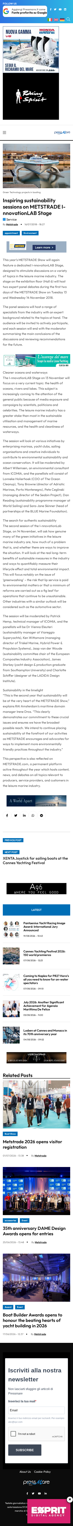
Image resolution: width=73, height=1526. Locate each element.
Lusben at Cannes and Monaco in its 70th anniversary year (45, 1032)
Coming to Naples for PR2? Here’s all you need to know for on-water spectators (46, 979)
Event (25, 1220)
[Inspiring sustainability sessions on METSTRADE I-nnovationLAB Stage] (24, 815)
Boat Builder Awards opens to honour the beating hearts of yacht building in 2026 (32, 1320)
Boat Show (10, 1133)
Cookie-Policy (42, 1471)
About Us (25, 1471)
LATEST (36, 910)
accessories (10, 1220)
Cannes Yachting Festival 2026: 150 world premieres (44, 953)
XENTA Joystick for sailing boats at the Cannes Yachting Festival (35, 860)
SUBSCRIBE (25, 1450)
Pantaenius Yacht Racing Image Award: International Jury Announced (44, 926)
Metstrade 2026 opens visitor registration (32, 1144)
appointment (11, 233)
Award (8, 1307)
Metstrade (12, 224)
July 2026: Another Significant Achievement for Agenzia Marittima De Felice (43, 1005)
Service (11, 219)
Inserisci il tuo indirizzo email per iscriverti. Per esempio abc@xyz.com (36, 1420)
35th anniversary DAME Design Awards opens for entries (34, 1230)
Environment (30, 233)
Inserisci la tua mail (21, 1401)
